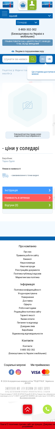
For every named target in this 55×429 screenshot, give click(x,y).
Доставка (28, 301)
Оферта (27, 304)
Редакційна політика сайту (27, 311)
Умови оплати (27, 319)
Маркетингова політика (27, 277)
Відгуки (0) (11, 205)
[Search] (32, 59)
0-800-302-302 (27, 29)
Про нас (27, 252)
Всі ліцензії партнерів (27, 398)
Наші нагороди (27, 266)
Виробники (27, 330)
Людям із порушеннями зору (29, 51)
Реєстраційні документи (27, 270)
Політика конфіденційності (27, 290)
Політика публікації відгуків (27, 273)
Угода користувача (27, 293)
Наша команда (27, 263)
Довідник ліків (27, 326)
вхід (32, 8)
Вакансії (27, 259)
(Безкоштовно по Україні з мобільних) (27, 35)
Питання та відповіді (27, 322)
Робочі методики (27, 308)
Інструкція (11, 190)
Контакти (27, 346)
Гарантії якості (27, 315)
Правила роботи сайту (27, 255)
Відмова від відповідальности (27, 333)
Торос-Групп (8, 161)
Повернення (27, 297)
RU (43, 59)
